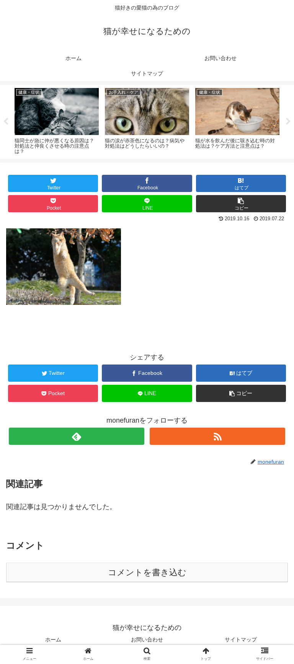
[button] (271, 621)
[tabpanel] (57, 121)
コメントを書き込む (147, 572)
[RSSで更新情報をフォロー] (217, 436)
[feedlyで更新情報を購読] (76, 436)
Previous (6, 121)
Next (288, 121)
